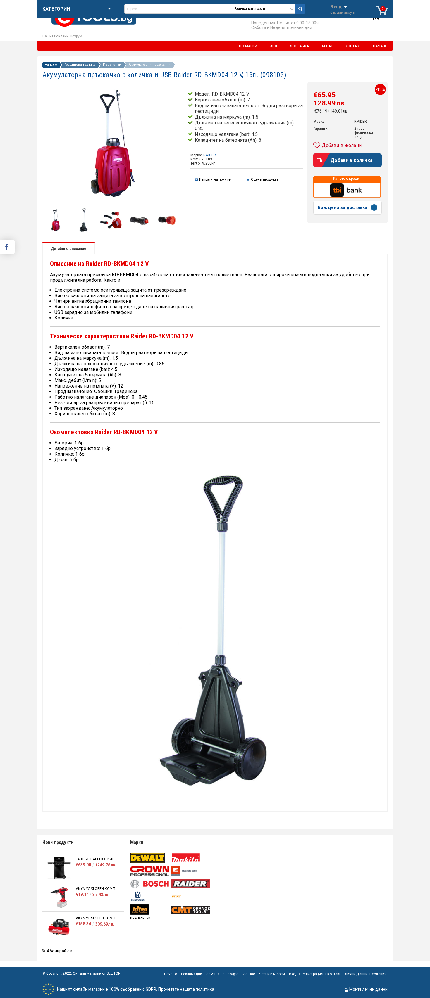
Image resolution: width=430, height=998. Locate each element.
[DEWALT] (150, 858)
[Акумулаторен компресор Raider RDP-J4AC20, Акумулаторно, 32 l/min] (59, 927)
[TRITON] (150, 909)
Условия (378, 974)
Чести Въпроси (272, 974)
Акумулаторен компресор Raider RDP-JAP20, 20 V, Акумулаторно (97, 889)
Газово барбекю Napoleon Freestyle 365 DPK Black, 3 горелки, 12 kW (97, 859)
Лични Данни (356, 974)
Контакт (334, 974)
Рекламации (191, 974)
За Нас (249, 974)
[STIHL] (191, 896)
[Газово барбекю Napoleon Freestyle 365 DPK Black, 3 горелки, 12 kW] (59, 868)
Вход (336, 6)
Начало (51, 65)
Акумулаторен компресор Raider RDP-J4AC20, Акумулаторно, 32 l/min (97, 918)
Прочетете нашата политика (186, 989)
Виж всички (140, 918)
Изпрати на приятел (216, 179)
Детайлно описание (68, 249)
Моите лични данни (368, 989)
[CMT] (191, 910)
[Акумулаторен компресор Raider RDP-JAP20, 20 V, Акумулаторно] (59, 898)
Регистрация (312, 974)
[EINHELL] (191, 871)
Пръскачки (112, 65)
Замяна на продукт (222, 974)
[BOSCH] (150, 883)
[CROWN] (150, 871)
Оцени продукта (264, 179)
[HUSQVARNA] (150, 896)
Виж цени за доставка (342, 207)
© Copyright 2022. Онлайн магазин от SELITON (81, 973)
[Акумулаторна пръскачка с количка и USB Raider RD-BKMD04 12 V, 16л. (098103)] (55, 231)
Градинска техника (80, 65)
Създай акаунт (342, 13)
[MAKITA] (191, 858)
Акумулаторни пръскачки (150, 65)
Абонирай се (59, 951)
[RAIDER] (191, 883)
